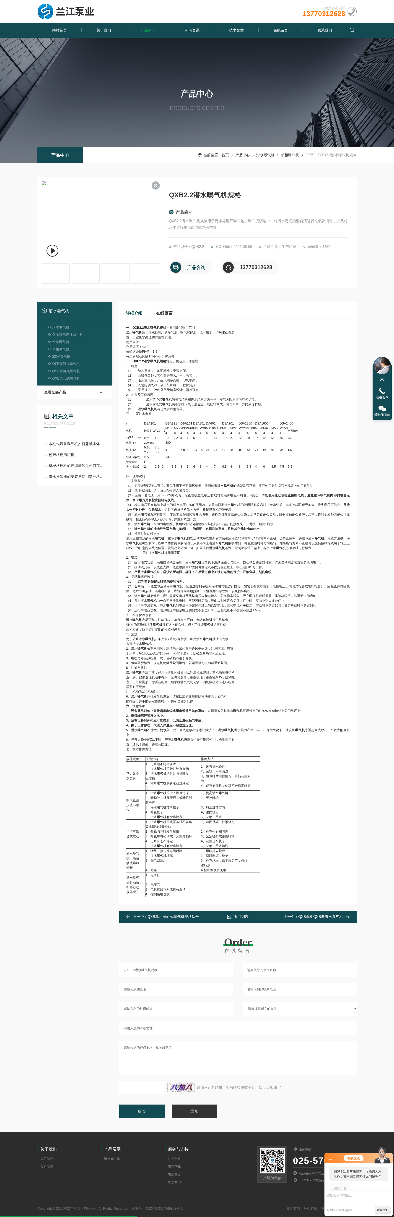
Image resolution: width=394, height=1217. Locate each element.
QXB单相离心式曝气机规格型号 (173, 917)
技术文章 (236, 30)
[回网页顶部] (382, 380)
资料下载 (174, 1166)
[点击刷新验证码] (180, 1087)
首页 (225, 155)
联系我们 (324, 30)
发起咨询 (382, 1210)
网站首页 (59, 30)
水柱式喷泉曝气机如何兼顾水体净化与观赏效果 (77, 444)
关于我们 (103, 30)
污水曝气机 (60, 327)
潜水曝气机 (265, 155)
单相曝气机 (290, 155)
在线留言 (280, 30)
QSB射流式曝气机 (66, 371)
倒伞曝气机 (60, 342)
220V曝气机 (61, 356)
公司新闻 (46, 1166)
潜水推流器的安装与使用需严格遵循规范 (77, 477)
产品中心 (148, 30)
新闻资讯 (192, 30)
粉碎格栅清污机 (61, 455)
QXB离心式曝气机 (66, 378)
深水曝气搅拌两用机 (67, 334)
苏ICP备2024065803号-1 (164, 1208)
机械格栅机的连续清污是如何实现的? (77, 466)
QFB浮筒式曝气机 (66, 364)
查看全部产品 (55, 392)
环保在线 (310, 1208)
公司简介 (46, 1159)
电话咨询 (382, 397)
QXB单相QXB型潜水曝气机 (320, 917)
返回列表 (241, 917)
